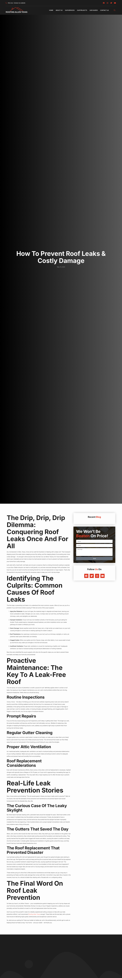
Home (51, 10)
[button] (114, 10)
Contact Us (104, 10)
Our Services (70, 10)
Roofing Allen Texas (34, 914)
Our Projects (82, 10)
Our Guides (94, 10)
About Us (59, 10)
